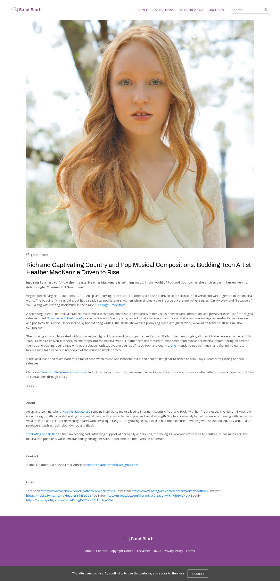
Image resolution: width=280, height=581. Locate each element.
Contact (101, 551)
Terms (190, 551)
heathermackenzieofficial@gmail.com (112, 465)
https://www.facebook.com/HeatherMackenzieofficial (78, 491)
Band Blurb (30, 9)
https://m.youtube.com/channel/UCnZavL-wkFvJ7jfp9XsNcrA (148, 495)
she (173, 345)
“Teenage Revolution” (110, 305)
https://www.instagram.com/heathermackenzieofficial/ (170, 491)
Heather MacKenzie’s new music (64, 372)
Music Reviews (191, 10)
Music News (164, 10)
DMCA (157, 551)
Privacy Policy (173, 551)
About (89, 551)
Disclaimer (143, 551)
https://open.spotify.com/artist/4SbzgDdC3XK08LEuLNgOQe (69, 500)
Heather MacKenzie (76, 411)
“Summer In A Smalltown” (64, 318)
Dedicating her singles (41, 434)
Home (144, 10)
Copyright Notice (121, 551)
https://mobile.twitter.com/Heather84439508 (58, 495)
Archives (216, 10)
